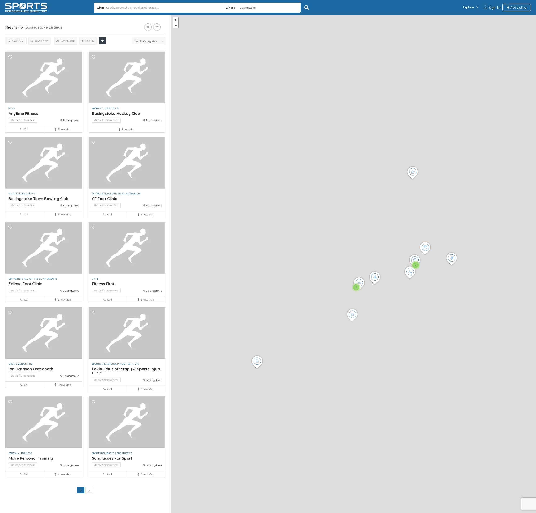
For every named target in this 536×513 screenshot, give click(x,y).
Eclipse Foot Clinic (25, 283)
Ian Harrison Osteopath (31, 368)
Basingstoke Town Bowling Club (38, 198)
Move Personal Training (31, 458)
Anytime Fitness (23, 113)
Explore (468, 7)
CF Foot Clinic (104, 198)
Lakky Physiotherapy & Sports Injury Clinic (126, 371)
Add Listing (517, 7)
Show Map (64, 129)
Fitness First (103, 283)
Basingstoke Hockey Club (116, 113)
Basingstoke (71, 120)
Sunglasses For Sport (112, 458)
